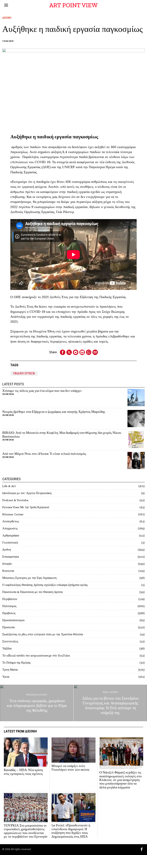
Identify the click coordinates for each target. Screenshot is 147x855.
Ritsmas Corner (13, 514)
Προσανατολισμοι (13, 620)
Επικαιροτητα (10, 556)
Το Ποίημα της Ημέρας (16, 662)
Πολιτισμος (9, 606)
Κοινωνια (8, 571)
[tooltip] (62, 352)
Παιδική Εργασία (24, 373)
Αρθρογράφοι (10, 535)
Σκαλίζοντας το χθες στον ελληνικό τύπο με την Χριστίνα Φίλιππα (42, 634)
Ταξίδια (6, 648)
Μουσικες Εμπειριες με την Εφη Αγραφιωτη (29, 578)
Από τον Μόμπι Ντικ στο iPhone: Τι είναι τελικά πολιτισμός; (44, 454)
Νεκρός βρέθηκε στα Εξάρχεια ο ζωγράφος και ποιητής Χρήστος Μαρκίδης (53, 412)
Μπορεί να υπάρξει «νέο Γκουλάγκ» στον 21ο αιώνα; (70, 768)
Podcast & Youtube (15, 500)
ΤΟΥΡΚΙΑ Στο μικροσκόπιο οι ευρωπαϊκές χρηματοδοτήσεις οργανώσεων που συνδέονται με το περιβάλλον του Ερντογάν (25, 831)
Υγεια (5, 676)
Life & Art (9, 486)
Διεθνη (6, 17)
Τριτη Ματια (10, 669)
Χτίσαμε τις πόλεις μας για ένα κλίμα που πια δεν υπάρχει (42, 391)
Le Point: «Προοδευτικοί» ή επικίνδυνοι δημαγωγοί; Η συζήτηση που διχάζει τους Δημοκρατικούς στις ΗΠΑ (70, 831)
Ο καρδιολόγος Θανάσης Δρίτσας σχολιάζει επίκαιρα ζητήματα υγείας (45, 585)
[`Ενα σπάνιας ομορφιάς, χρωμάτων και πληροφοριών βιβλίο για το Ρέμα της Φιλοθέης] (36, 703)
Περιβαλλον (9, 599)
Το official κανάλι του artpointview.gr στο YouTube (36, 655)
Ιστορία (6, 563)
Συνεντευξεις (10, 641)
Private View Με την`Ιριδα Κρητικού (25, 507)
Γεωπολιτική (10, 542)
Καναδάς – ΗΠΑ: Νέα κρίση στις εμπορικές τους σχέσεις (23, 772)
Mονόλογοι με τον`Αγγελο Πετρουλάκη (26, 493)
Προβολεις (9, 613)
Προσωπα (8, 627)
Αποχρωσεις (10, 528)
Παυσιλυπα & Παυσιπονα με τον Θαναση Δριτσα (32, 592)
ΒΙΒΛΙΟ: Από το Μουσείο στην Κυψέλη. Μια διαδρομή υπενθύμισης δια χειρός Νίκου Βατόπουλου (61, 434)
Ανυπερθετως (10, 521)
